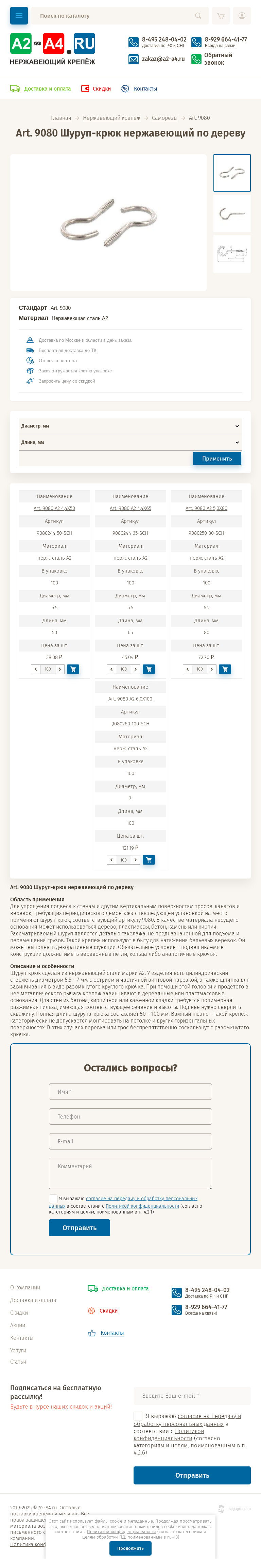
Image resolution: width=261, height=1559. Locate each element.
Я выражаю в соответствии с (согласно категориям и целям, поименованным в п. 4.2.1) (125, 1205)
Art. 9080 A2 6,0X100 (130, 699)
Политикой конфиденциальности (142, 1206)
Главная (61, 118)
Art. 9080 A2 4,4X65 (130, 508)
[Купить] (73, 669)
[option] (108, 222)
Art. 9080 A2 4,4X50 (54, 508)
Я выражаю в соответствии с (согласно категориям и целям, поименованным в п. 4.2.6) (190, 1435)
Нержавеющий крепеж (111, 118)
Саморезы (164, 118)
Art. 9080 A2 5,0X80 (206, 508)
